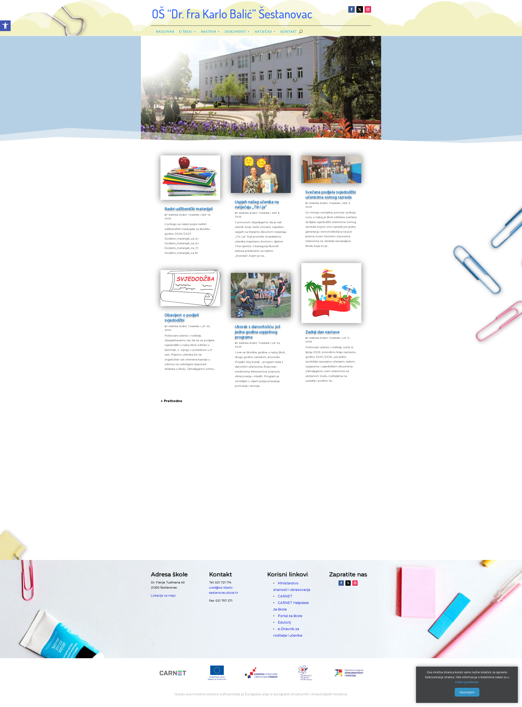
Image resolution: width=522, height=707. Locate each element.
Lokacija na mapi (163, 595)
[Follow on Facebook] (351, 9)
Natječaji (263, 31)
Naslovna (165, 31)
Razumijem (467, 692)
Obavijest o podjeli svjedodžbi (182, 317)
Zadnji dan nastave (322, 331)
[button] (5, 25)
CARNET (285, 596)
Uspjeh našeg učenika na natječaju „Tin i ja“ (257, 204)
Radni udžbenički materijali (189, 208)
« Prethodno (171, 401)
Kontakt (289, 31)
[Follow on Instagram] (368, 9)
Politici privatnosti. (467, 682)
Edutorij (284, 622)
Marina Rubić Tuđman (184, 215)
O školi (185, 31)
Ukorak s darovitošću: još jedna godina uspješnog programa (257, 331)
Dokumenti (235, 31)
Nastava (208, 31)
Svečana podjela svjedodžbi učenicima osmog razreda (330, 194)
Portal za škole (290, 616)
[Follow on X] (359, 9)
